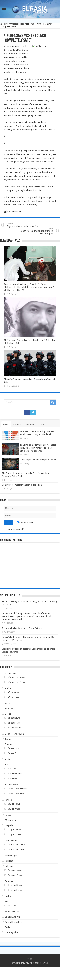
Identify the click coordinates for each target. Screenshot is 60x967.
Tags (42, 424)
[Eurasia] (30, 9)
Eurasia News (14, 748)
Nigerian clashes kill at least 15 (22, 225)
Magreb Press (14, 834)
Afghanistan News (16, 677)
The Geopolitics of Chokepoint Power (38, 459)
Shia (7, 901)
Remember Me (26, 522)
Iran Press (12, 778)
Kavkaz (8, 800)
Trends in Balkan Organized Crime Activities (22, 628)
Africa (8, 688)
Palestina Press (15, 875)
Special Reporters (13, 922)
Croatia (8, 739)
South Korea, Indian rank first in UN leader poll (36, 231)
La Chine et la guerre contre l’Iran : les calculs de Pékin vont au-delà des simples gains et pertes (38, 448)
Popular (17, 424)
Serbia (8, 896)
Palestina (9, 866)
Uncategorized (17, 24)
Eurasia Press (14, 753)
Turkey (8, 927)
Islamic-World (12, 784)
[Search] (53, 402)
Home (5, 24)
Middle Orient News (17, 844)
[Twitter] (33, 412)
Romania (9, 881)
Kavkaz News (14, 804)
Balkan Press (14, 723)
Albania (8, 703)
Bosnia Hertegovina (14, 734)
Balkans (8, 714)
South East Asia (12, 911)
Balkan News (14, 718)
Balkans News (14, 727)
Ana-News (10, 708)
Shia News (13, 905)
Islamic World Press (17, 793)
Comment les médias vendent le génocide (22, 485)
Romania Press (15, 890)
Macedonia (10, 820)
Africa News (13, 692)
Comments (30, 424)
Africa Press (13, 697)
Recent (6, 424)
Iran (7, 764)
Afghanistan (11, 673)
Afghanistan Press (16, 682)
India (7, 759)
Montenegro (11, 855)
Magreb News (14, 829)
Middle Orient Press (17, 849)
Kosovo (8, 815)
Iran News (13, 768)
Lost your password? (14, 529)
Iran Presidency (15, 773)
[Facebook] (27, 412)
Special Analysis (12, 917)
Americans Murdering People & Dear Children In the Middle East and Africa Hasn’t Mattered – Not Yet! (29, 287)
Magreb (9, 825)
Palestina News (15, 870)
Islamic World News (17, 788)
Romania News (15, 885)
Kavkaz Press (14, 809)
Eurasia (8, 744)
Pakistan (9, 861)
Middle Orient (11, 840)
